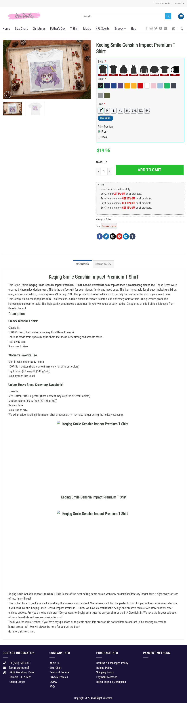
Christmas (39, 28)
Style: (102, 61)
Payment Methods (106, 677)
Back (104, 137)
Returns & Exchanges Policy (112, 663)
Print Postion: (105, 126)
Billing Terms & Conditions (111, 682)
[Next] (84, 69)
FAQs (52, 686)
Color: (102, 79)
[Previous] (9, 69)
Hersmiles (29, 631)
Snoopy (118, 28)
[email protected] (18, 626)
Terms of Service (59, 672)
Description (82, 264)
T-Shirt (74, 28)
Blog (133, 28)
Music (87, 28)
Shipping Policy (105, 672)
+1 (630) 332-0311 (20, 663)
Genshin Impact (109, 226)
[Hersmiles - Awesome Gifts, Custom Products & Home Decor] (39, 16)
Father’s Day (57, 28)
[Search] (168, 16)
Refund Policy (103, 264)
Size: (101, 104)
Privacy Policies (58, 677)
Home (6, 28)
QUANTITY (102, 162)
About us (54, 663)
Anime (108, 219)
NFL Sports (103, 28)
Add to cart (149, 170)
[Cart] (181, 16)
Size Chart (21, 28)
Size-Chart (55, 667)
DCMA (53, 682)
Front (104, 131)
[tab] (82, 264)
